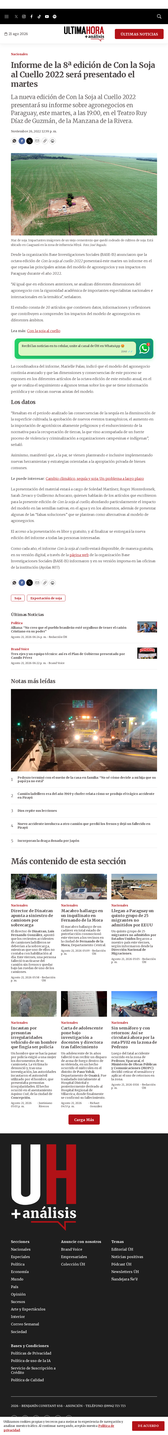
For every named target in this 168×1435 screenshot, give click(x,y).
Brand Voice (20, 649)
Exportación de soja (46, 598)
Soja (17, 598)
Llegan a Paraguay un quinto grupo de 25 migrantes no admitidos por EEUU (132, 918)
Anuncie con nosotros (81, 1242)
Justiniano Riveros (45, 1104)
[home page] (84, 34)
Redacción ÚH (58, 637)
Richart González (96, 1104)
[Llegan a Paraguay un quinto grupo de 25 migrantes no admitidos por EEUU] (134, 887)
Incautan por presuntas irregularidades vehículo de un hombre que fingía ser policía (34, 1037)
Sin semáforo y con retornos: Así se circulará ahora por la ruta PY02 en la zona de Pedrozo (134, 1037)
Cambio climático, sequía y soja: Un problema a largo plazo (95, 478)
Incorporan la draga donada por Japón (48, 841)
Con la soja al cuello (43, 331)
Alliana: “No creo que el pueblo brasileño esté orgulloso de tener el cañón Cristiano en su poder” (68, 629)
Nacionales (19, 54)
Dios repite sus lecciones (37, 811)
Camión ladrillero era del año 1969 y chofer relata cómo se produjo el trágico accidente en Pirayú (86, 795)
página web (79, 555)
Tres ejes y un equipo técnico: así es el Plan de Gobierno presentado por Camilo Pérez (68, 656)
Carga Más (84, 1120)
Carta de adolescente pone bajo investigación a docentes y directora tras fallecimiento (82, 1037)
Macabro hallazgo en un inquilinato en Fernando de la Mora (82, 915)
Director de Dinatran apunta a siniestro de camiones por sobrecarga (32, 918)
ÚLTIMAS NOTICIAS (139, 34)
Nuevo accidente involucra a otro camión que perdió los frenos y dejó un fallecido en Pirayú (84, 826)
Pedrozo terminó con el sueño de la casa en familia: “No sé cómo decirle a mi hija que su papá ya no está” (87, 779)
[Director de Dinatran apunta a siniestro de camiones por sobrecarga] (34, 887)
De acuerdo (148, 1426)
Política (17, 623)
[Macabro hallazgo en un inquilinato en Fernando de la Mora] (84, 887)
